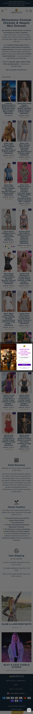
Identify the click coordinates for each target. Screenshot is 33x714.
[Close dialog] (31, 344)
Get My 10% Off (24, 364)
